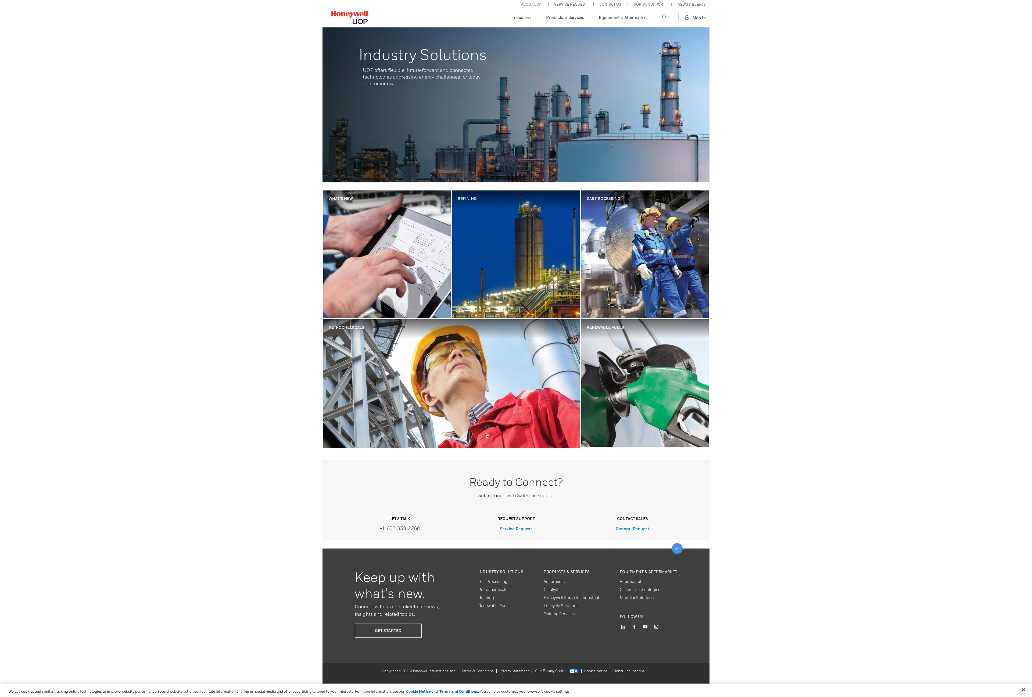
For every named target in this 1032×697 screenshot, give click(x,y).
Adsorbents (554, 581)
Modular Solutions (637, 597)
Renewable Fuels (494, 605)
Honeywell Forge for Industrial (571, 597)
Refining (486, 597)
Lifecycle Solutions (561, 605)
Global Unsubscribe (629, 671)
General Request (633, 528)
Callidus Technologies (640, 589)
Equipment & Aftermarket (623, 17)
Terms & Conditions (478, 671)
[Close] (1023, 690)
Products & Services (565, 17)
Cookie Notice (595, 671)
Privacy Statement (514, 671)
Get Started (388, 630)
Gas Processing (492, 581)
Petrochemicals (492, 589)
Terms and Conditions (458, 691)
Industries (522, 17)
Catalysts (552, 589)
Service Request (516, 528)
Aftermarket (630, 581)
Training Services (559, 613)
